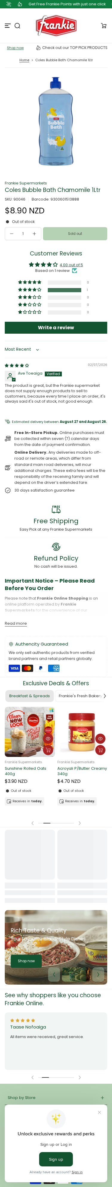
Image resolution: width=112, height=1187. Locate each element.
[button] (17, 25)
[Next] (98, 974)
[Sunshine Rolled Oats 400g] (30, 732)
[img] (17, 365)
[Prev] (54, 974)
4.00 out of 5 (71, 264)
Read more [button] (16, 623)
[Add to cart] (48, 750)
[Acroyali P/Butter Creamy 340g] (82, 732)
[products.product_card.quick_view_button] (48, 739)
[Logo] (56, 26)
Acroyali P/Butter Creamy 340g (82, 771)
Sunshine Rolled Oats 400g (25, 771)
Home (24, 60)
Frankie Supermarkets (26, 183)
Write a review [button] (56, 327)
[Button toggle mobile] (8, 25)
